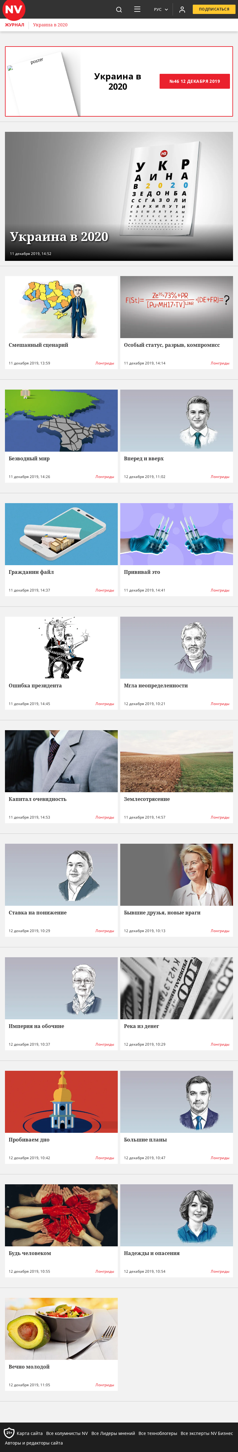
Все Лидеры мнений (113, 1433)
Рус (157, 9)
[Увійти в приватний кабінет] (182, 9)
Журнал (14, 25)
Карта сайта (30, 1433)
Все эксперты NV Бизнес (207, 1433)
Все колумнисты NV (67, 1433)
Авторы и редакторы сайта (34, 1443)
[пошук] (119, 9)
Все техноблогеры (158, 1433)
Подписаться (214, 9)
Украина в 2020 (50, 25)
